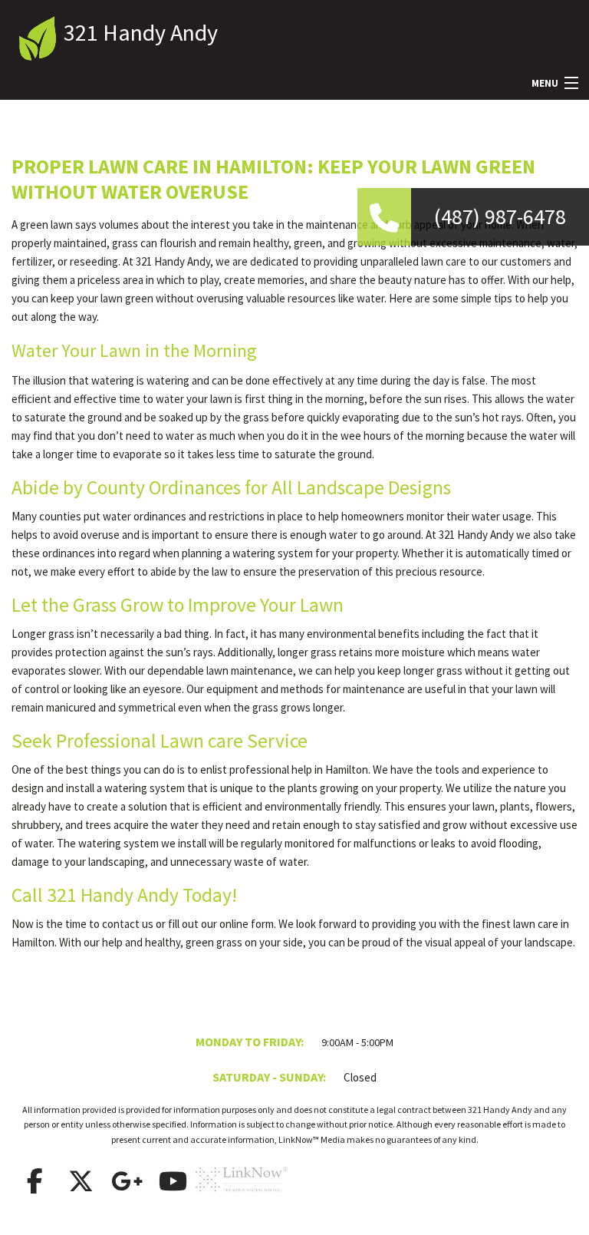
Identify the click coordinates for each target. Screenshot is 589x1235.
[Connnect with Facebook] (35, 1181)
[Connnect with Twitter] (81, 1181)
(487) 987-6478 (500, 216)
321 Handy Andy (141, 32)
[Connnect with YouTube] (173, 1181)
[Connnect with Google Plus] (127, 1181)
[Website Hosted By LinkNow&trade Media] (242, 1198)
